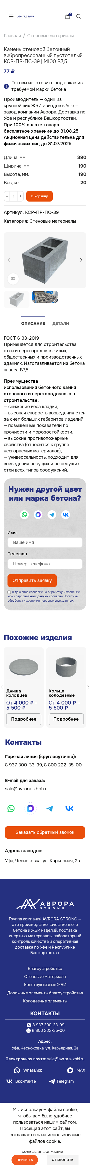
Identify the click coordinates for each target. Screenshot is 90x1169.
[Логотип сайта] (25, 16)
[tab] (33, 323)
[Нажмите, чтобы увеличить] (13, 279)
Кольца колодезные (62, 693)
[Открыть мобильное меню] (11, 16)
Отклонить (63, 1160)
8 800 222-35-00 (63, 765)
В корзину (39, 196)
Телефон (19, 554)
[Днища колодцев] (23, 667)
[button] (9, 260)
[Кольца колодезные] (66, 667)
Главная (12, 35)
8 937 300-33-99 (23, 765)
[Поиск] (79, 16)
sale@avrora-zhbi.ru (26, 789)
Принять (24, 1160)
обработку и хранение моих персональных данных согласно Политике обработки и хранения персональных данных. (44, 596)
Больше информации (42, 1152)
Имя (14, 532)
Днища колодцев (16, 693)
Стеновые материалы (50, 35)
